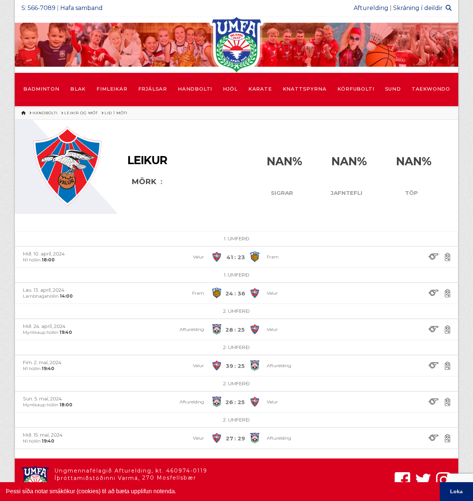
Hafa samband (81, 7)
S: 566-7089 (38, 7)
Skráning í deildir (418, 7)
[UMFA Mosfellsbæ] (236, 44)
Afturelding (371, 7)
